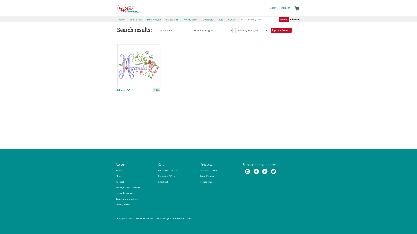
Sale (220, 19)
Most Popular (154, 19)
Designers (208, 19)
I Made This (172, 19)
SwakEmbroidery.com (140, 9)
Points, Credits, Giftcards (129, 187)
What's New (136, 19)
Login (273, 8)
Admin (190, 218)
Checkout (163, 181)
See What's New (208, 170)
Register (285, 8)
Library (119, 176)
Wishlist (120, 181)
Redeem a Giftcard (167, 176)
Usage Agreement (125, 193)
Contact (232, 19)
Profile (119, 170)
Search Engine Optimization (171, 218)
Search (283, 19)
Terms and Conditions (127, 198)
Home (121, 19)
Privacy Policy (122, 204)
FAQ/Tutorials (191, 19)
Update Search (281, 30)
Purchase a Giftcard (168, 170)
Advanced (295, 19)
